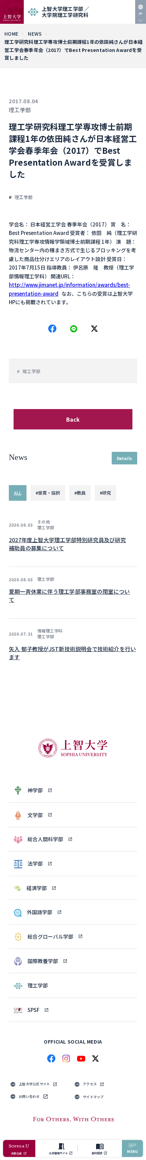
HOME (11, 33)
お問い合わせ (29, 1096)
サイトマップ (93, 1096)
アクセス (90, 1083)
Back (73, 419)
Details (124, 458)
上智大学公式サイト (34, 1083)
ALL (17, 493)
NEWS (35, 33)
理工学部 (20, 110)
